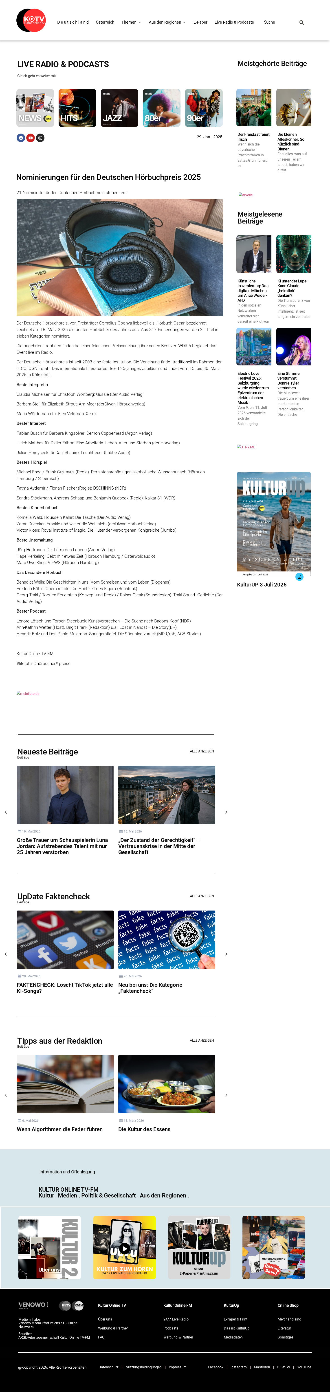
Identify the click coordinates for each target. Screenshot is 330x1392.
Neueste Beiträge (47, 751)
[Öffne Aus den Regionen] (184, 22)
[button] (36, 108)
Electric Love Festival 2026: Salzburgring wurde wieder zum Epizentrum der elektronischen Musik (253, 388)
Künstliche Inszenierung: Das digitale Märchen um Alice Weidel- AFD (253, 291)
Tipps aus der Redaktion (59, 1041)
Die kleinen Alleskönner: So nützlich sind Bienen (290, 141)
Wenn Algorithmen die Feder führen (60, 1129)
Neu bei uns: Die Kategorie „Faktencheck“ (150, 988)
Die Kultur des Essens (144, 1129)
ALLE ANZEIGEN (202, 751)
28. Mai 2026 (31, 976)
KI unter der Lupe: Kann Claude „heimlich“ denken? (292, 288)
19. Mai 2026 (31, 831)
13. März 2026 (134, 1120)
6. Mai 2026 (30, 1120)
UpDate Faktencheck (53, 896)
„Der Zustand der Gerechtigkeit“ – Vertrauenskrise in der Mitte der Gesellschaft (159, 846)
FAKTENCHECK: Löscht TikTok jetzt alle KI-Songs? (65, 988)
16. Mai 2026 (133, 831)
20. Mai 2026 (133, 976)
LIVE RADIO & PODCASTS (63, 64)
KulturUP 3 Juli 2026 (262, 585)
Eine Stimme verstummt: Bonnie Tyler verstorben (288, 380)
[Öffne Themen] (140, 22)
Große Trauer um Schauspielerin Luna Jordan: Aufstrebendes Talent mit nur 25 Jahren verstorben (62, 846)
